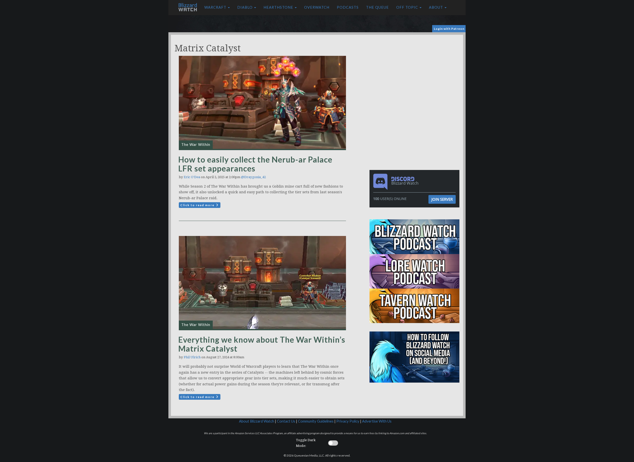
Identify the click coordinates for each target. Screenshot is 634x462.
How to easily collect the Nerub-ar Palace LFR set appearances (255, 164)
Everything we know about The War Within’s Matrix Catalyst (261, 344)
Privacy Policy (347, 421)
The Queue (377, 7)
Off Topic (407, 7)
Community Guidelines (316, 421)
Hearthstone (279, 7)
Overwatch (316, 7)
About (436, 7)
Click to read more (197, 205)
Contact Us (286, 421)
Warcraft (215, 7)
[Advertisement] (415, 69)
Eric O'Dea (192, 177)
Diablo (245, 7)
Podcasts (348, 7)
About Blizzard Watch (256, 421)
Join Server (442, 199)
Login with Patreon (449, 29)
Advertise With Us (377, 421)
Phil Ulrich (192, 357)
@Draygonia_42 (253, 177)
